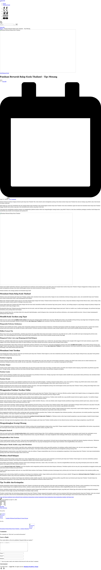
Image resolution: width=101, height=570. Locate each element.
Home (1, 28)
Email (2, 556)
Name (2, 553)
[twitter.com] (5, 11)
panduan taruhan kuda (36, 497)
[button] (16, 24)
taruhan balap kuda (54, 497)
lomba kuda (28, 497)
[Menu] (0, 1)
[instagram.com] (5, 16)
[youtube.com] (5, 19)
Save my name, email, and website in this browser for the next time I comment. (20, 561)
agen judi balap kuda (5, 497)
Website (2, 558)
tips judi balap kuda (69, 497)
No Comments (12, 199)
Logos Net (2, 0)
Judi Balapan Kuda (4, 73)
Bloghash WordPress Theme (31, 566)
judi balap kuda (21, 497)
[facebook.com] (5, 8)
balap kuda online (14, 497)
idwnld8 (2, 506)
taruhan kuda (62, 497)
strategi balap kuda (45, 497)
